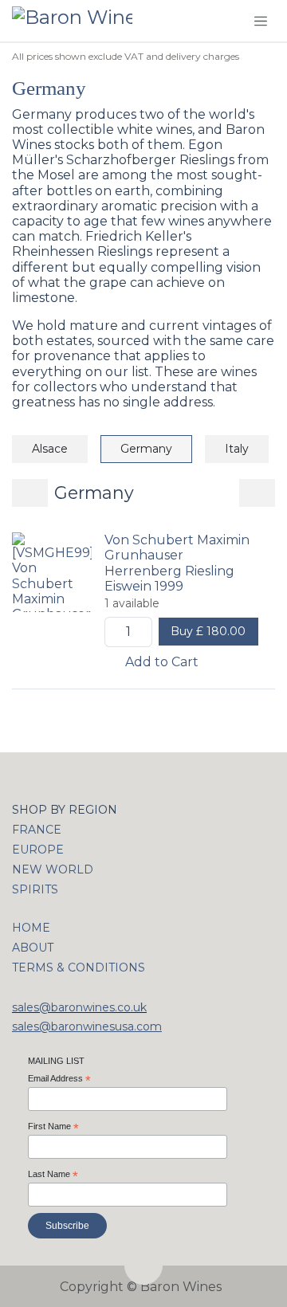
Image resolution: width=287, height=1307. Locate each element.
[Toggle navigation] (260, 20)
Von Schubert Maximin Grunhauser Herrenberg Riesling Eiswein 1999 (177, 563)
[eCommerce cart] (226, 21)
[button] (143, 1265)
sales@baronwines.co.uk (79, 1007)
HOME (31, 927)
